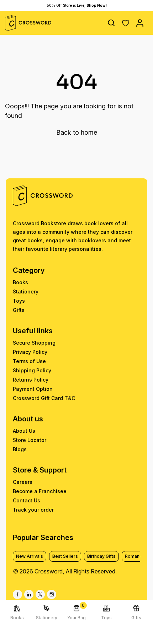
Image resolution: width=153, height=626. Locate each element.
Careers (22, 482)
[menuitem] (16, 613)
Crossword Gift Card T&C (44, 398)
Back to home (76, 132)
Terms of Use (29, 361)
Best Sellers (65, 556)
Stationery (25, 291)
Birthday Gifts (101, 556)
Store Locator (29, 440)
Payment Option (33, 389)
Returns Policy (30, 380)
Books (20, 282)
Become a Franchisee (40, 491)
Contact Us (26, 500)
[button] (125, 23)
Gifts (19, 310)
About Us (24, 431)
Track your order (33, 510)
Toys (19, 301)
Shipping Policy (32, 370)
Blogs (20, 449)
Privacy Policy (30, 352)
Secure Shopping (34, 343)
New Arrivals (29, 556)
